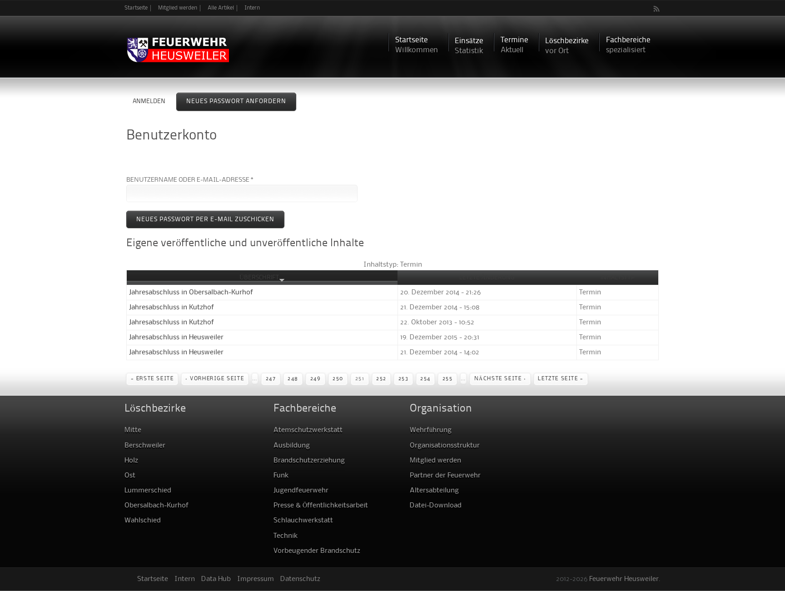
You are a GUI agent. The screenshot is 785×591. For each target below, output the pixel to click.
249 (315, 379)
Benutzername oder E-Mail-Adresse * (189, 180)
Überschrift (259, 277)
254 (425, 379)
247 (271, 379)
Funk (280, 475)
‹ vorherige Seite (214, 379)
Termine (514, 45)
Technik (285, 536)
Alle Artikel (221, 7)
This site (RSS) (657, 8)
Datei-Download (436, 505)
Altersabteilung (434, 490)
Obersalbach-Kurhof (156, 505)
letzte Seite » (560, 379)
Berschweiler (144, 445)
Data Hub (216, 579)
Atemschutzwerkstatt (308, 430)
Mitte (132, 430)
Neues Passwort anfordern (241, 101)
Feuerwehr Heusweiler (624, 579)
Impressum (255, 579)
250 (338, 379)
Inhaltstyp (618, 277)
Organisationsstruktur (445, 445)
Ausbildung (291, 445)
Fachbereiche (628, 45)
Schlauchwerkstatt (303, 520)
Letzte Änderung (487, 277)
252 (381, 379)
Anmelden (149, 101)
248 (293, 379)
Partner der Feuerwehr (445, 475)
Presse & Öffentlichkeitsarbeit (320, 505)
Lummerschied (147, 490)
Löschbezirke (567, 46)
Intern (252, 7)
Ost (129, 475)
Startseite (136, 7)
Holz (131, 460)
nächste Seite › (500, 379)
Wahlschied (142, 520)
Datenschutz (300, 579)
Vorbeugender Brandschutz (316, 551)
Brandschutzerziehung (309, 460)
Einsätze (469, 46)
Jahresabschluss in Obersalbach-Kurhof (191, 292)
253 (403, 379)
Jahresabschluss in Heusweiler (176, 337)
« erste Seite (152, 379)
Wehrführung (431, 430)
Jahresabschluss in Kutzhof (171, 307)
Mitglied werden (177, 7)
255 (447, 379)
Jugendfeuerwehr (300, 490)
